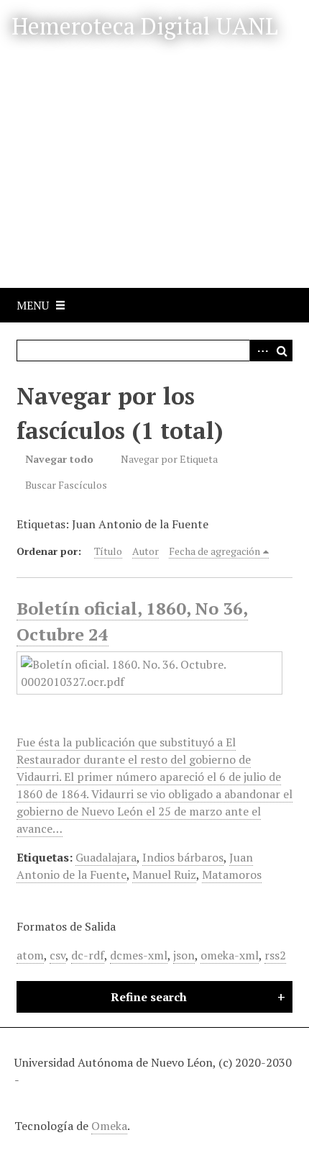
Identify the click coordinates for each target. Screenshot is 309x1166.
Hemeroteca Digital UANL (144, 26)
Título (108, 551)
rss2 (275, 955)
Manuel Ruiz (164, 874)
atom (30, 955)
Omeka (109, 1126)
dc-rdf (87, 955)
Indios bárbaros (182, 857)
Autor (145, 551)
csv (57, 955)
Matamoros (232, 874)
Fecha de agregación (214, 551)
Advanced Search (260, 350)
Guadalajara (106, 857)
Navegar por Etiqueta (169, 459)
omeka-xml (229, 955)
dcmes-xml (138, 955)
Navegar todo (59, 459)
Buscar (281, 350)
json (184, 955)
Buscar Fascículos (66, 485)
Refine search (149, 997)
